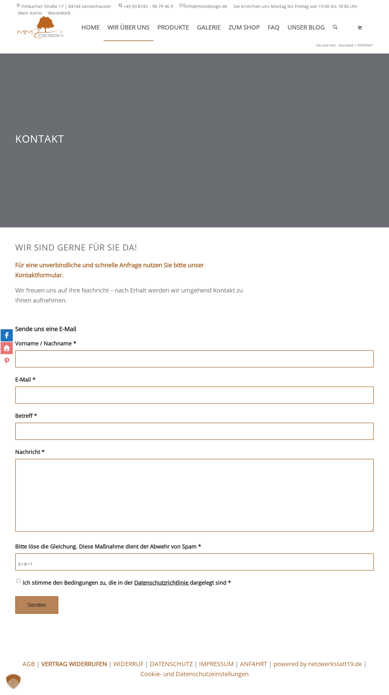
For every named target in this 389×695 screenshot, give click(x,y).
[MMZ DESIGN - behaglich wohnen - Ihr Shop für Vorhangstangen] (40, 27)
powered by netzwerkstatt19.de (318, 664)
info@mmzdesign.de (206, 6)
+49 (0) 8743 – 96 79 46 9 (148, 6)
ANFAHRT (253, 664)
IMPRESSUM (216, 664)
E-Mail (25, 379)
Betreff (26, 415)
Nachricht (30, 451)
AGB (28, 664)
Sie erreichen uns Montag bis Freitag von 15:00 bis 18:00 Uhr (296, 6)
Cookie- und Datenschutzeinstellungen (194, 674)
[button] (13, 681)
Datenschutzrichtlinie (162, 582)
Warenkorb (59, 13)
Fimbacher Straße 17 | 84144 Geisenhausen (66, 6)
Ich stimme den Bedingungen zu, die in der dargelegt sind (127, 582)
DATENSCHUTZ (171, 664)
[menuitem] (64, 6)
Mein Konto (30, 13)
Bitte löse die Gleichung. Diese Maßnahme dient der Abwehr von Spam (108, 546)
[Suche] (335, 27)
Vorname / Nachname (45, 343)
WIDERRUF (128, 664)
